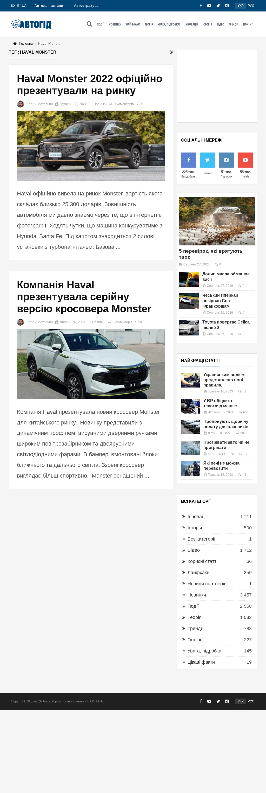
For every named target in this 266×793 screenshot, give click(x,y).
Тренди (233, 24)
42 (244, 475)
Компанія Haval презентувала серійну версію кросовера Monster (84, 296)
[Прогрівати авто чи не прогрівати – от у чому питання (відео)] (190, 448)
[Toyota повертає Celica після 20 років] (189, 327)
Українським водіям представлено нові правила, (224, 379)
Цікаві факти (201, 662)
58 (242, 433)
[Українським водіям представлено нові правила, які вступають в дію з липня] (190, 380)
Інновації (191, 24)
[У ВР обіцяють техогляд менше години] (190, 406)
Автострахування (89, 6)
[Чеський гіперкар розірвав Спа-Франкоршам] (189, 301)
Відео (220, 24)
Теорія (149, 24)
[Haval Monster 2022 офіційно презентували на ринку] (91, 146)
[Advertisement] (217, 85)
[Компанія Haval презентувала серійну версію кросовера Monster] (91, 364)
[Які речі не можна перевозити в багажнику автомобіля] (190, 468)
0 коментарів (124, 104)
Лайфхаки (133, 24)
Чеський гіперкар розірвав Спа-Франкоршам (220, 300)
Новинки (115, 24)
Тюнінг (248, 24)
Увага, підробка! (169, 24)
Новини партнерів (207, 583)
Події (100, 24)
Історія (207, 24)
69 (244, 391)
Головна (26, 43)
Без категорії (201, 539)
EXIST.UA (18, 6)
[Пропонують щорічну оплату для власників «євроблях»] (190, 427)
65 (245, 412)
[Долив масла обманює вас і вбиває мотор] (189, 279)
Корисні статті (202, 561)
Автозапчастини (49, 6)
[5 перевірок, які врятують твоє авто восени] (217, 221)
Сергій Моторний (39, 104)
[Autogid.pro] (31, 24)
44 (245, 454)
